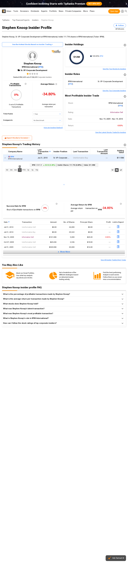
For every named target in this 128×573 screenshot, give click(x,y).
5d (7, 170)
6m (15, 170)
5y (32, 170)
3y (28, 170)
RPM (40, 67)
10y (36, 170)
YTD (24, 170)
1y (20, 169)
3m (11, 170)
